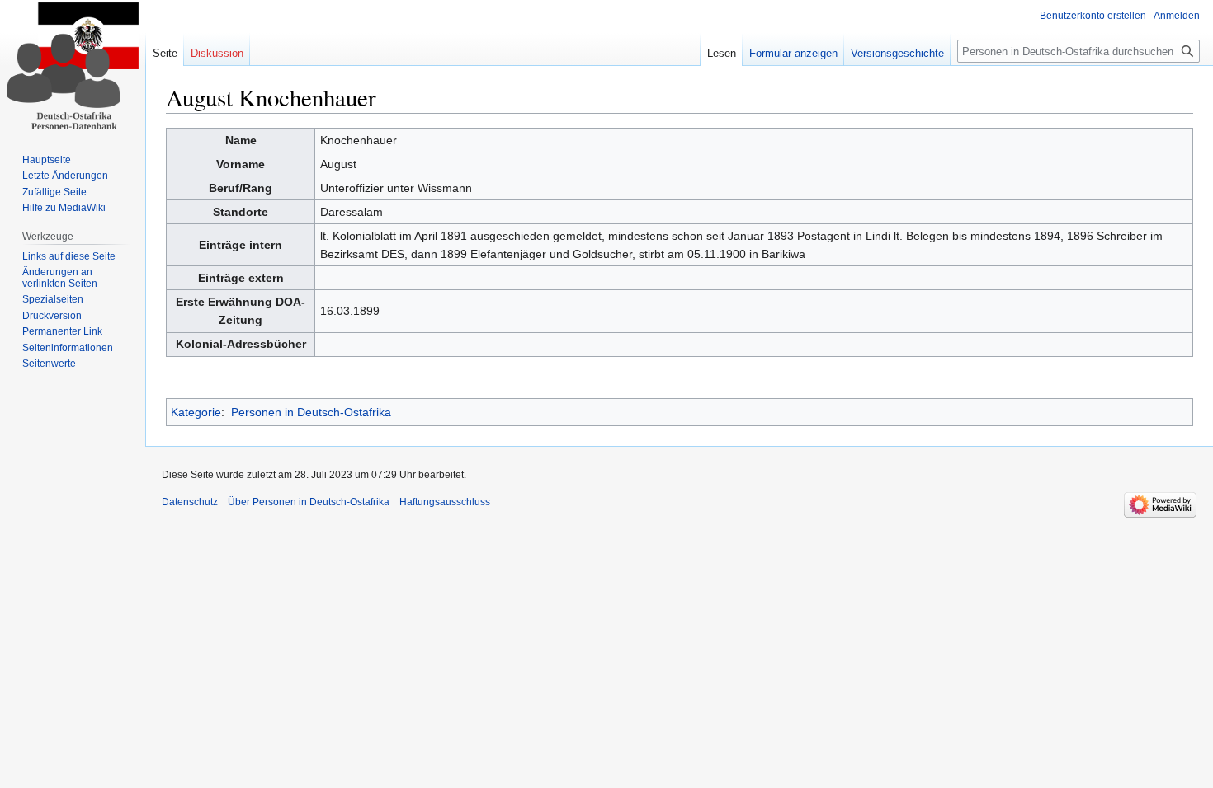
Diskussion (217, 53)
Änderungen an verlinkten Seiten (59, 277)
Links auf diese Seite (69, 256)
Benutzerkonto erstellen (1093, 15)
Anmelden (1177, 15)
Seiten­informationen (67, 348)
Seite (165, 53)
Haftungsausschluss (444, 502)
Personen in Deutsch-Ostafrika (311, 412)
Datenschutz (190, 502)
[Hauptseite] (73, 66)
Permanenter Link (62, 331)
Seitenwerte (49, 363)
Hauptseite (46, 160)
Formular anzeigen (793, 53)
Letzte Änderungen (65, 175)
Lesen (721, 53)
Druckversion (52, 315)
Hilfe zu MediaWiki (64, 207)
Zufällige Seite (54, 192)
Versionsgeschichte (897, 53)
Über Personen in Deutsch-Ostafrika (308, 502)
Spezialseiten (52, 299)
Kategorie (196, 412)
